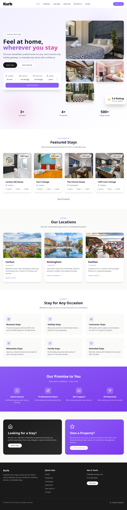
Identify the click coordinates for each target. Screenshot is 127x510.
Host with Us (78, 4)
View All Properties (63, 199)
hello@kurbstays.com (95, 474)
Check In (24, 76)
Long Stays (56, 4)
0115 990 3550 (92, 478)
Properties (46, 4)
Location (10, 76)
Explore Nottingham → (54, 275)
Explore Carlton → (12, 278)
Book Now (92, 483)
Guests (51, 76)
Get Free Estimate (79, 448)
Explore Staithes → (94, 275)
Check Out (38, 76)
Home (38, 4)
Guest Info (67, 4)
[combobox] (12, 79)
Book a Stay (118, 4)
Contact (87, 4)
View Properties (27, 65)
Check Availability (32, 85)
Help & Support (118, 502)
